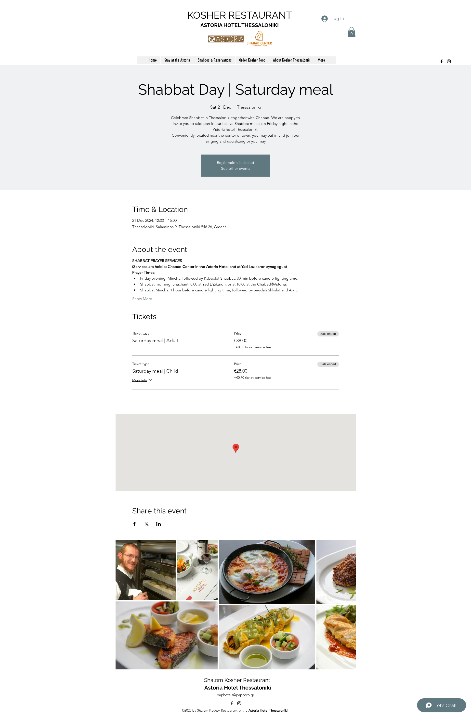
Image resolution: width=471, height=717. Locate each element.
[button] (351, 32)
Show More (142, 298)
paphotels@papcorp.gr (235, 694)
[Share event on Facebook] (134, 524)
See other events (235, 168)
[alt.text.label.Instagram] (448, 61)
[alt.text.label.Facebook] (441, 61)
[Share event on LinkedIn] (158, 524)
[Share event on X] (146, 524)
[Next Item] (347, 604)
